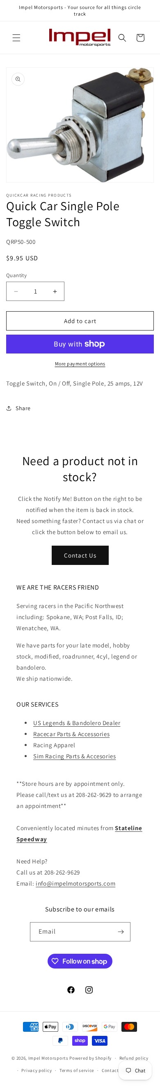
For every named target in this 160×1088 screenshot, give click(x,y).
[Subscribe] (121, 931)
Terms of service (76, 1070)
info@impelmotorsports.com (75, 883)
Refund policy (134, 1058)
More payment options (80, 363)
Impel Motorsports (48, 1058)
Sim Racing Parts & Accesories (74, 756)
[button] (16, 38)
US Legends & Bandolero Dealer (76, 723)
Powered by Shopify (90, 1058)
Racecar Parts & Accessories (71, 734)
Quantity (16, 275)
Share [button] (23, 408)
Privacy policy (36, 1070)
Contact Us (80, 555)
